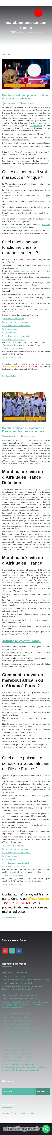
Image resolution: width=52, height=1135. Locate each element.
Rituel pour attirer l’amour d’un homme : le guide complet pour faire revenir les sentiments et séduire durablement (25, 1005)
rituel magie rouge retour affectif (18, 983)
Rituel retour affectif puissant (16, 1060)
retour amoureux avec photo (14, 1043)
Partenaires (26, 1131)
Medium (30, 85)
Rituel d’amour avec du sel (13, 339)
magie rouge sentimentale (15, 976)
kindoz (38, 1129)
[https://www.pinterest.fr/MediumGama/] (12, 950)
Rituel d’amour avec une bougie (16, 325)
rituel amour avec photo (14, 1050)
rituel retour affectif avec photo (17, 1057)
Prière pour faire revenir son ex (15, 322)
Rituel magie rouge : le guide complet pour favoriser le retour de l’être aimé (22, 987)
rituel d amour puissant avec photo (19, 1053)
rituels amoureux (21, 271)
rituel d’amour (38, 118)
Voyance (40, 85)
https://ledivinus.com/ (12, 357)
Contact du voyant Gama (13, 348)
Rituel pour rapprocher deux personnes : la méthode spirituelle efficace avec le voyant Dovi (25, 1035)
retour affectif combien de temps (16, 1013)
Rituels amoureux (9, 332)
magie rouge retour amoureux (15, 972)
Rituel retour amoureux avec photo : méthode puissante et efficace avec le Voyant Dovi (23, 1068)
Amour (8, 85)
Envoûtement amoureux (13, 319)
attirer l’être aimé (9, 995)
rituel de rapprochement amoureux (19, 1020)
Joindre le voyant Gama (21, 641)
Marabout (19, 85)
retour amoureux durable (15, 980)
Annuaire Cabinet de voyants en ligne (18, 1113)
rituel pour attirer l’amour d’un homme (20, 998)
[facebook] (19, 950)
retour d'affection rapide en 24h (18, 1046)
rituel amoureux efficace (38, 980)
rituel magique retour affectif (16, 1024)
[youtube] (5, 950)
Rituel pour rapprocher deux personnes (21, 1027)
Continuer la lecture (10, 376)
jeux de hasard (35, 125)
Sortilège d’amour (10, 329)
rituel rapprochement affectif (16, 1031)
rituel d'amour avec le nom (15, 1017)
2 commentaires (28, 103)
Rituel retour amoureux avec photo (19, 1064)
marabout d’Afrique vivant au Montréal (26, 225)
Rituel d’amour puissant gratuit (15, 336)
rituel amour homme (28, 995)
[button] (46, 1129)
